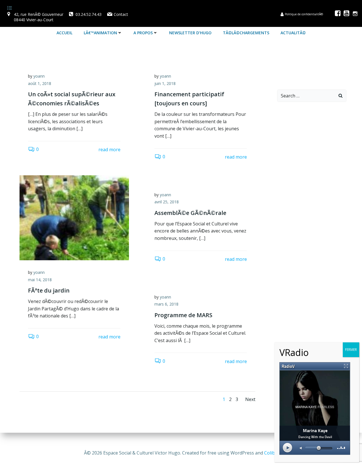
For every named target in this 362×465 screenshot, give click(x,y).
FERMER (351, 349)
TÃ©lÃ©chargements (246, 32)
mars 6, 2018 (166, 304)
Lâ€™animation (100, 32)
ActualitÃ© (293, 32)
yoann (39, 76)
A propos (143, 32)
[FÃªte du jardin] (74, 217)
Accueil (64, 32)
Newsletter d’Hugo (190, 32)
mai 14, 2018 (40, 279)
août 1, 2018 (39, 83)
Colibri (271, 453)
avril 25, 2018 (166, 201)
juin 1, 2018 (165, 83)
